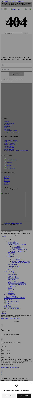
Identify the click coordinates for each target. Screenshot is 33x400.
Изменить (9, 395)
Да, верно (24, 395)
